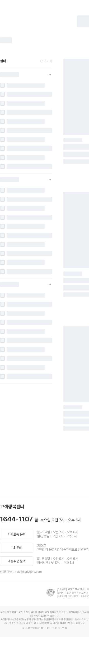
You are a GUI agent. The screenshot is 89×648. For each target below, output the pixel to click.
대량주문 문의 (17, 561)
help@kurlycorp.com (28, 571)
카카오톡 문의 (17, 534)
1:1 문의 (16, 548)
